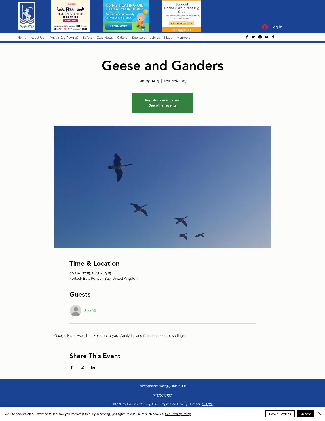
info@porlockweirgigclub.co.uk (162, 386)
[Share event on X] (82, 367)
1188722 (207, 404)
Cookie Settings (280, 414)
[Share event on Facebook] (71, 367)
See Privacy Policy (178, 414)
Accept (306, 414)
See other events (162, 105)
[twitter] (253, 37)
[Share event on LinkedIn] (93, 367)
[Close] (319, 413)
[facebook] (247, 37)
